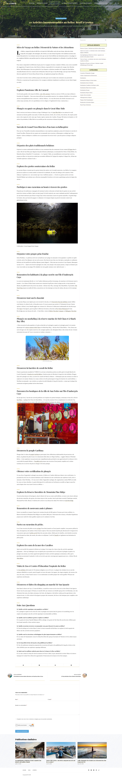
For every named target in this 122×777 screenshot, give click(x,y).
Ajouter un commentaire (21, 705)
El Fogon (70, 149)
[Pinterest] (55, 665)
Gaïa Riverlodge (69, 500)
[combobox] (92, 40)
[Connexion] (118, 3)
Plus (110, 3)
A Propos (35, 770)
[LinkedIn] (71, 665)
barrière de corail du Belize (35, 374)
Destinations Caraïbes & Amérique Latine (89, 85)
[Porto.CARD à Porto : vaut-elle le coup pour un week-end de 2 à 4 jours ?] (61, 750)
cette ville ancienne (45, 94)
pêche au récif (33, 533)
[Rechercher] (115, 3)
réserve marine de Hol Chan (33, 327)
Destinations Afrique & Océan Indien (88, 80)
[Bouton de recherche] (105, 40)
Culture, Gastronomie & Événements (70, 3)
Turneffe (56, 535)
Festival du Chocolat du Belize (60, 302)
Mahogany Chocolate (70, 311)
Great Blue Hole (56, 112)
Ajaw (20, 308)
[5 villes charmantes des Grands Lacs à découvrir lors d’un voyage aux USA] (92, 750)
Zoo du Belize (22, 570)
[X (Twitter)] (39, 665)
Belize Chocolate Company (56, 311)
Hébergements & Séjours (42, 3)
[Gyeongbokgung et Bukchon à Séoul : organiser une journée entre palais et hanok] (29, 750)
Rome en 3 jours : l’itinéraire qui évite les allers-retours (92, 48)
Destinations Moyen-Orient (86, 92)
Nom (16, 699)
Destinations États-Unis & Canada (88, 87)
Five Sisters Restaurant (62, 308)
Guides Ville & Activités (55, 3)
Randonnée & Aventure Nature (87, 102)
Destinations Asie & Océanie (86, 82)
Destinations (32, 3)
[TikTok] (98, 770)
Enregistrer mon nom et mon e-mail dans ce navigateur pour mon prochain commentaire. (34, 719)
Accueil (24, 770)
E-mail (49, 699)
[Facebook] (23, 665)
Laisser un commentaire (22, 731)
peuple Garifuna (35, 454)
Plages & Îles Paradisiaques (86, 3)
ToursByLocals (38, 461)
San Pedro (19, 400)
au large (39, 528)
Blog (29, 770)
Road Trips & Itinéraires (85, 104)
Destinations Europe (84, 90)
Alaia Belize (20, 558)
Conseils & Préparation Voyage (100, 3)
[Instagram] (93, 770)
